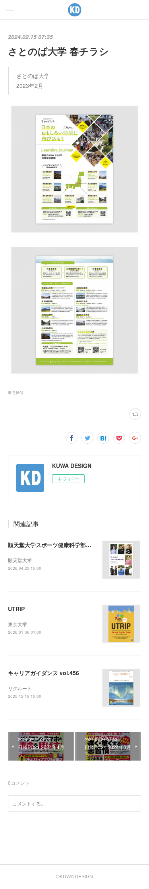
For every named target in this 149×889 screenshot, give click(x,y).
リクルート (20, 688)
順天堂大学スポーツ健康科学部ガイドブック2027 (70, 545)
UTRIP (16, 609)
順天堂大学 (20, 560)
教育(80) (15, 392)
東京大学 (17, 624)
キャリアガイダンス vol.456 (43, 673)
